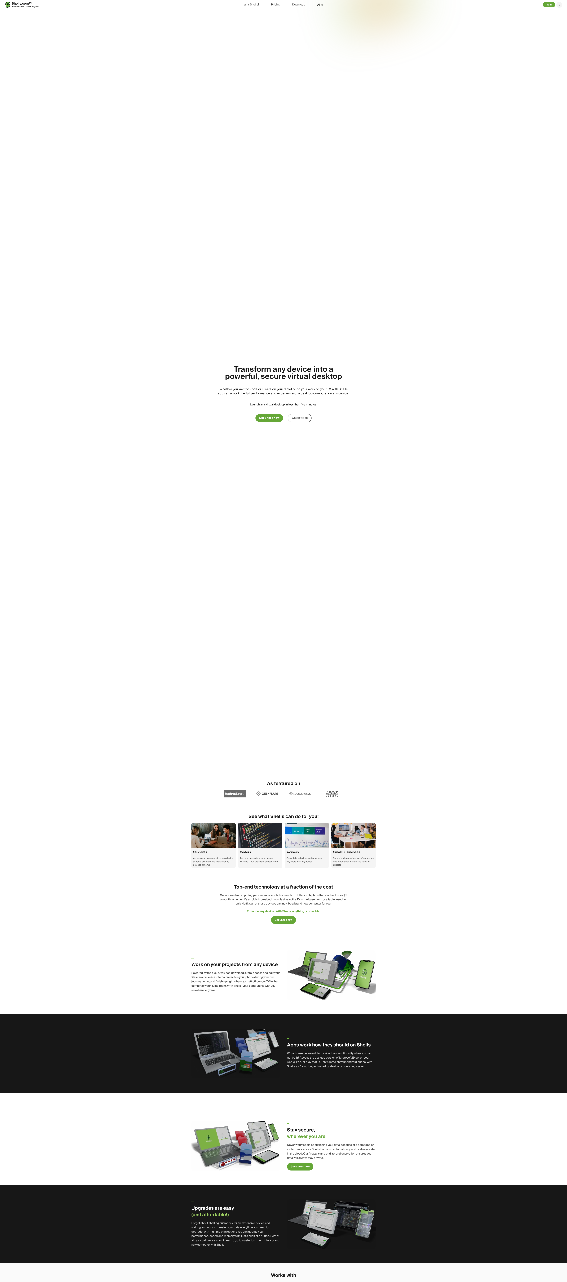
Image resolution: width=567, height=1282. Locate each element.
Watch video (300, 418)
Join (549, 5)
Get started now (300, 1166)
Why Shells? (251, 4)
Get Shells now (269, 418)
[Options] (559, 5)
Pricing (275, 4)
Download (298, 4)
